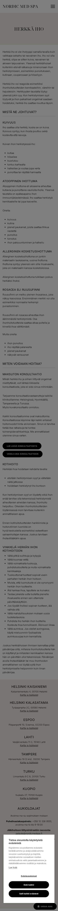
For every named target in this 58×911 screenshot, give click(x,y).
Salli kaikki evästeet (28, 893)
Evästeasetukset (29, 876)
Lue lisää (13, 867)
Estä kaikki (29, 885)
